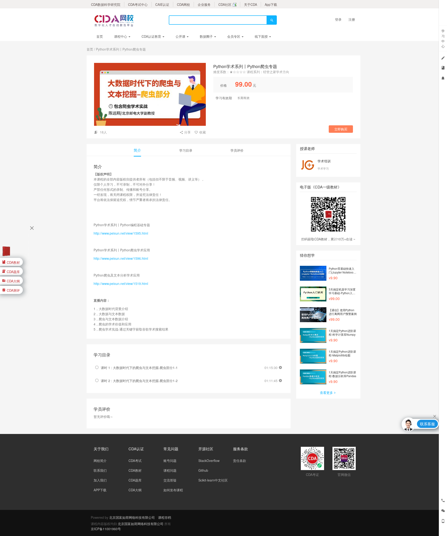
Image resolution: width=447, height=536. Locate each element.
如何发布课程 (173, 490)
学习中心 (443, 38)
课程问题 (169, 470)
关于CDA (250, 4)
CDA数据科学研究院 (105, 4)
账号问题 (169, 460)
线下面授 (262, 36)
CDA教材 (135, 470)
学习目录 (185, 150)
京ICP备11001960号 (106, 528)
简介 (137, 150)
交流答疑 (169, 480)
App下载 (271, 4)
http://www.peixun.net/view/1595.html (121, 233)
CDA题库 (135, 480)
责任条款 (239, 460)
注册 (352, 19)
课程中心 (121, 36)
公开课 (181, 36)
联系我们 (100, 470)
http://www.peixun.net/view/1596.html (121, 258)
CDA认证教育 (152, 36)
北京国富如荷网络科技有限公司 (132, 517)
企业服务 (204, 4)
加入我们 (100, 480)
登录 (338, 19)
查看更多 (326, 392)
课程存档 (164, 517)
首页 (99, 36)
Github (203, 470)
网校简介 (100, 460)
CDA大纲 (135, 490)
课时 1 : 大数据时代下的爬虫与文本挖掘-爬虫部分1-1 (139, 367)
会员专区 (234, 36)
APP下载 (100, 490)
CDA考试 (135, 460)
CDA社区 (224, 4)
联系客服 (427, 424)
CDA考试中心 (138, 4)
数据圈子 (207, 36)
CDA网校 (183, 4)
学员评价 (237, 150)
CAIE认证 (162, 4)
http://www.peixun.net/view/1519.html (121, 283)
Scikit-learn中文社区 (213, 480)
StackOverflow (209, 460)
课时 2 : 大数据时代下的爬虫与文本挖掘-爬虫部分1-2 (139, 380)
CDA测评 (13, 290)
